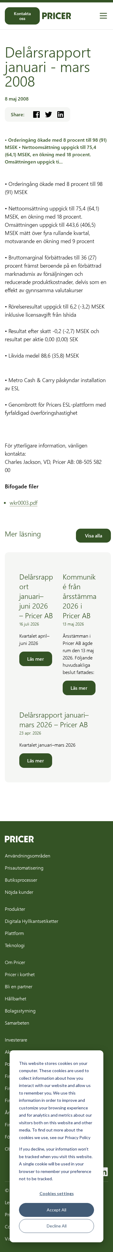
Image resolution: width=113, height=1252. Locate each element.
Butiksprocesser (21, 880)
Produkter (15, 909)
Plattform (14, 933)
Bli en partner (18, 986)
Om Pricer (15, 962)
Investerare (16, 1039)
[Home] (56, 15)
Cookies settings (56, 1193)
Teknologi (15, 945)
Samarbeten (17, 1022)
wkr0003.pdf (23, 502)
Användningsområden (27, 855)
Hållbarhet (15, 998)
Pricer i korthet (20, 974)
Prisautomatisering (24, 867)
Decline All (57, 1225)
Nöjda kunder (19, 892)
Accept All (56, 1209)
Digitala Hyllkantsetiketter (31, 921)
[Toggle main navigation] (103, 16)
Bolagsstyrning (20, 1010)
